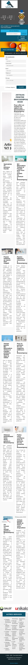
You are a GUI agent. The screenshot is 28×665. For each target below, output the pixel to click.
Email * (7, 68)
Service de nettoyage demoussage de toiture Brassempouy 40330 (21, 646)
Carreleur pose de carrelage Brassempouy (7, 633)
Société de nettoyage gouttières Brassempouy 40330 (21, 625)
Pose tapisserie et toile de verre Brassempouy (7, 627)
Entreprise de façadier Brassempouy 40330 (21, 639)
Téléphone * (8, 73)
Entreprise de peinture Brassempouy (7, 621)
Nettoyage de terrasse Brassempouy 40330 (7, 644)
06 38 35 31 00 (11, 17)
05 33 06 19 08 (4, 17)
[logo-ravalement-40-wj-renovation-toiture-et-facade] (9, 4)
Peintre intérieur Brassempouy (7, 639)
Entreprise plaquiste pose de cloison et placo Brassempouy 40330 (14, 635)
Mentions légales (14, 663)
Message (8, 78)
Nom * (7, 58)
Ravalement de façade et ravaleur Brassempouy (14, 627)
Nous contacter (8, 49)
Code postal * (9, 63)
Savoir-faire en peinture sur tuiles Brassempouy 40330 (21, 632)
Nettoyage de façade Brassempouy (14, 622)
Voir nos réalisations (14, 30)
